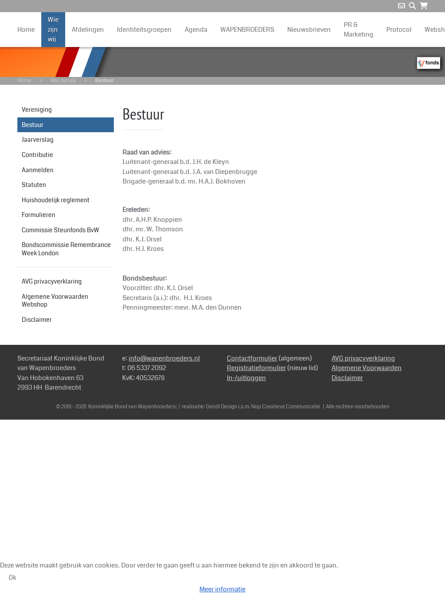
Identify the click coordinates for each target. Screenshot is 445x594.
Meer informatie (222, 589)
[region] (222, 62)
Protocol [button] (399, 29)
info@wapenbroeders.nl (164, 358)
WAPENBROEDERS (247, 29)
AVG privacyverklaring (52, 281)
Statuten (34, 184)
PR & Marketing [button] (358, 30)
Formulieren (38, 214)
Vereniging (37, 109)
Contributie (37, 154)
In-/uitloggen (246, 378)
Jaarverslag (37, 139)
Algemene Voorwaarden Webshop (55, 300)
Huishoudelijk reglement (56, 200)
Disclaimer (37, 319)
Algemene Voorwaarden (367, 368)
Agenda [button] (196, 29)
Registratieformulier (256, 368)
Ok (12, 577)
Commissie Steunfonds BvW (60, 230)
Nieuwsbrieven (309, 29)
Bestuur (32, 124)
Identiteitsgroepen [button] (144, 29)
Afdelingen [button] (88, 29)
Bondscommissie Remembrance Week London (66, 248)
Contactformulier (252, 358)
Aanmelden (37, 170)
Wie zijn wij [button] (53, 29)
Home (26, 29)
